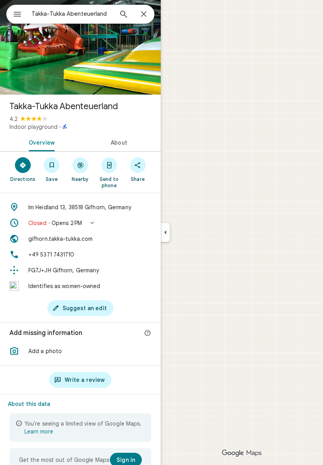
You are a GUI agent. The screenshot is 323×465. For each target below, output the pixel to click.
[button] (80, 223)
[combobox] (72, 14)
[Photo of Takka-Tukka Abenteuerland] (80, 47)
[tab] (40, 141)
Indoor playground (33, 126)
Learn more (38, 431)
